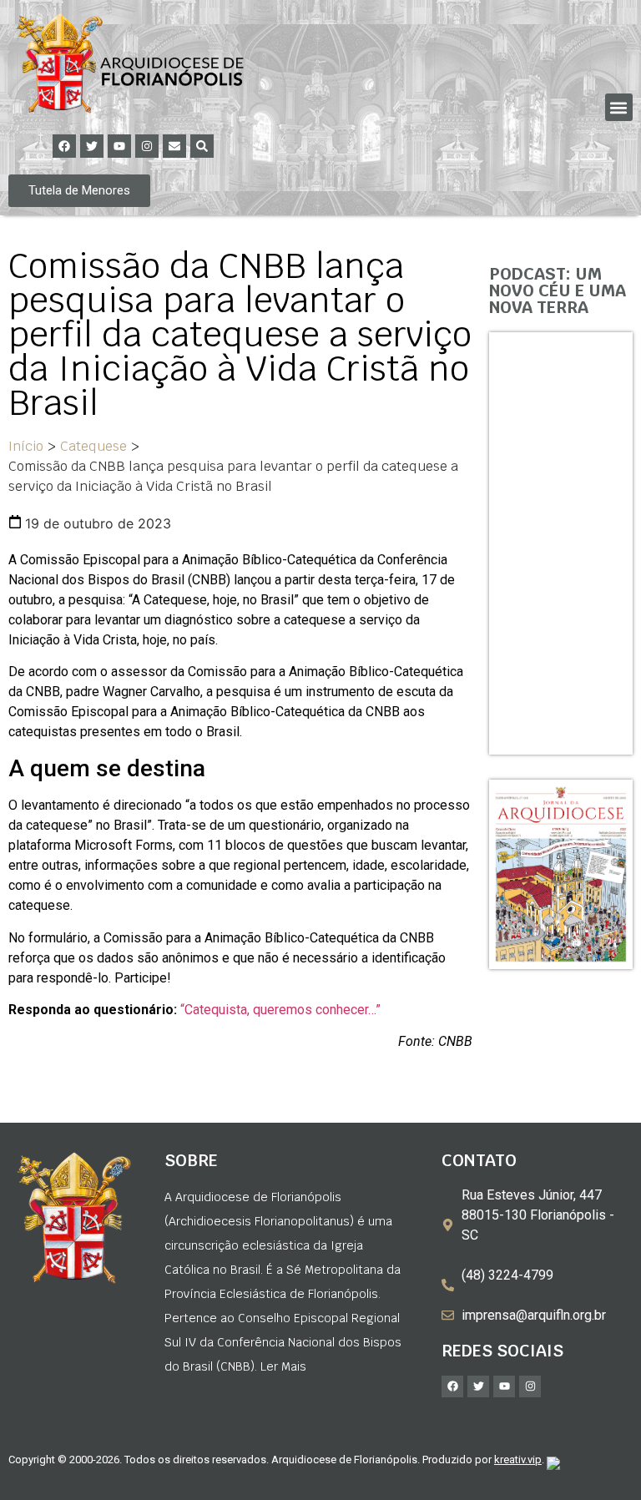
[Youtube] (119, 146)
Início (25, 446)
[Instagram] (147, 146)
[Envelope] (174, 146)
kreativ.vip (518, 1459)
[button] (619, 107)
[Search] (202, 146)
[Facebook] (64, 146)
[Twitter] (91, 146)
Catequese (93, 446)
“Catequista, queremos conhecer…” (279, 1010)
